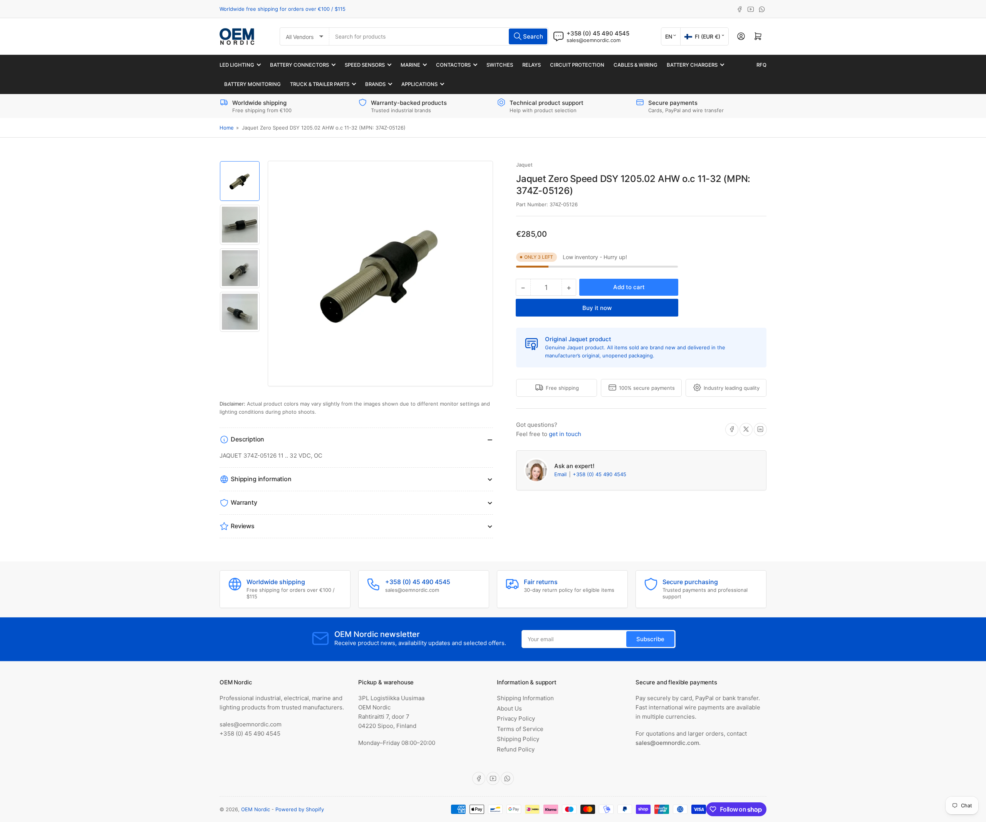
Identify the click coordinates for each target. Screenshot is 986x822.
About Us (509, 708)
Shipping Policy (518, 739)
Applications (419, 84)
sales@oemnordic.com (593, 40)
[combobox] (438, 36)
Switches (499, 65)
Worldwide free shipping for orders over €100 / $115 (282, 9)
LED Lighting (237, 65)
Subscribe (650, 639)
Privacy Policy (516, 718)
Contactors (453, 65)
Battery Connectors (299, 65)
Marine (410, 65)
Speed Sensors (365, 65)
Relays (531, 65)
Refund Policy (516, 749)
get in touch (565, 433)
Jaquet (524, 165)
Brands (375, 84)
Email (561, 474)
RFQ (761, 65)
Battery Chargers (692, 65)
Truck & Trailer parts (319, 84)
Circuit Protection (577, 65)
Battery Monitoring (252, 84)
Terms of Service (520, 729)
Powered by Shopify (299, 809)
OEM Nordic (255, 809)
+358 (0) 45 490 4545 (599, 474)
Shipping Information (525, 698)
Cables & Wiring (635, 65)
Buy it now (597, 308)
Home (227, 128)
